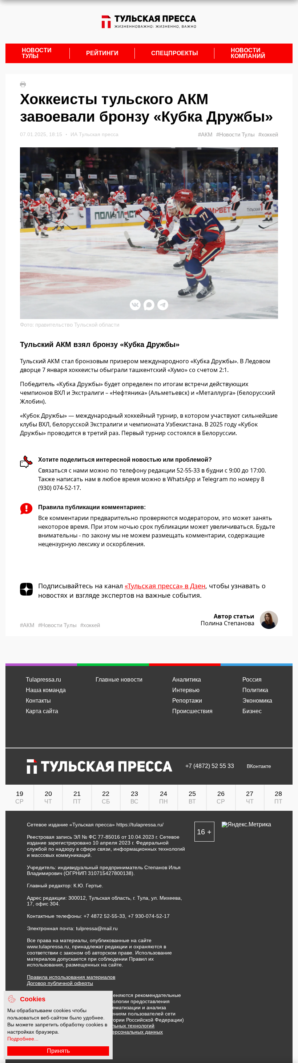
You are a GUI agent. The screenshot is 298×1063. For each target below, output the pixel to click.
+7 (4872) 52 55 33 (209, 766)
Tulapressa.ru (43, 679)
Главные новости (119, 679)
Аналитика (186, 679)
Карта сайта (42, 711)
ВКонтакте (259, 766)
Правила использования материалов (71, 977)
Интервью (186, 690)
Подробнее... (23, 1039)
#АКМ (205, 134)
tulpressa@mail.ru (97, 928)
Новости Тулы (37, 53)
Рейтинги (102, 53)
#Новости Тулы (235, 134)
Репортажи (187, 701)
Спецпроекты (174, 53)
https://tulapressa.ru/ (140, 824)
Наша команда (46, 690)
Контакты (38, 701)
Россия (252, 679)
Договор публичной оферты (60, 983)
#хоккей (268, 134)
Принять (58, 1051)
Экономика (257, 701)
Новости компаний (248, 53)
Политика (255, 690)
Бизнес (252, 711)
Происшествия (192, 711)
